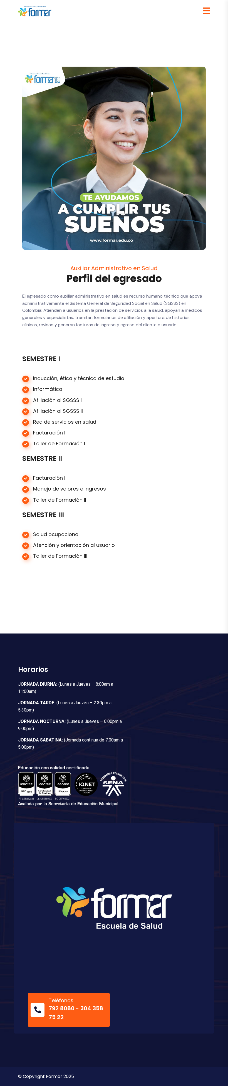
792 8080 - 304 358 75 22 (76, 1012)
